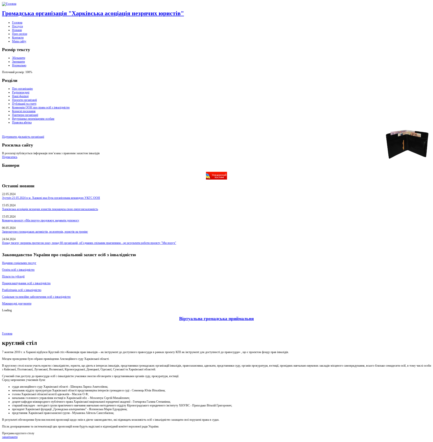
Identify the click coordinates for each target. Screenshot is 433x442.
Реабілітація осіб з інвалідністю (21, 290)
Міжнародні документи (16, 303)
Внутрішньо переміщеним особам (33, 118)
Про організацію (22, 88)
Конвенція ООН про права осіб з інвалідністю (41, 107)
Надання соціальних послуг (19, 263)
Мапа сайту (19, 41)
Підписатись (9, 157)
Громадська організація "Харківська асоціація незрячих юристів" (93, 13)
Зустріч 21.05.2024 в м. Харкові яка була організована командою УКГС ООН (51, 198)
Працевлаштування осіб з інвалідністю (26, 283)
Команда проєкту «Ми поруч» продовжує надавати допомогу (40, 220)
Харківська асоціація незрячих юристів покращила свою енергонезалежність (50, 209)
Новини (17, 30)
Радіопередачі (20, 92)
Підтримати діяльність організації (23, 136)
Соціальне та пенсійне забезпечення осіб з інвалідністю (36, 297)
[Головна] (9, 4)
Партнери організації (25, 115)
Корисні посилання (24, 111)
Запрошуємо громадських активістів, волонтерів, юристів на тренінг (45, 231)
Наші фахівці (20, 96)
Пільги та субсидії (13, 276)
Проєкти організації (24, 100)
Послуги (17, 26)
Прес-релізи (19, 34)
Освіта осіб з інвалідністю (18, 269)
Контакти (18, 37)
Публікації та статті (24, 103)
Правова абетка (22, 122)
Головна (17, 22)
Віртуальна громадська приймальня (216, 318)
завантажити (10, 437)
